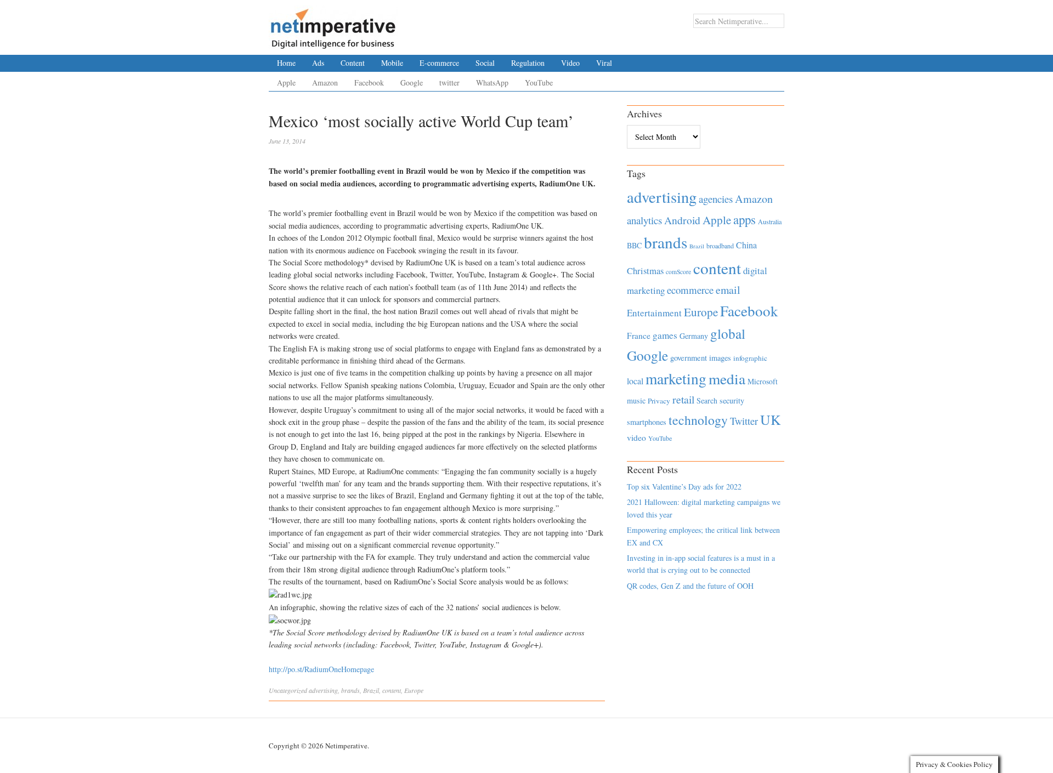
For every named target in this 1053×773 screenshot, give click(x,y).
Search (707, 400)
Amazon (325, 82)
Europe (413, 690)
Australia (770, 221)
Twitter (744, 421)
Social (485, 63)
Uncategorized (288, 690)
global (727, 333)
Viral (604, 63)
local (635, 380)
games (665, 335)
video (636, 437)
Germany (694, 336)
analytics (644, 220)
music (636, 400)
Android (682, 220)
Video (570, 63)
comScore (678, 272)
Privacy (659, 401)
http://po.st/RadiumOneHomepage (321, 669)
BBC (634, 245)
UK (770, 419)
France (638, 335)
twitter (449, 82)
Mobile (392, 63)
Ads (318, 63)
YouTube (539, 82)
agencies (716, 199)
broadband (720, 245)
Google (411, 82)
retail (683, 399)
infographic (750, 358)
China (746, 245)
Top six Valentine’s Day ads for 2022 (684, 486)
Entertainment (654, 312)
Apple (286, 82)
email (728, 289)
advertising (323, 690)
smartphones (646, 422)
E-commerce (439, 63)
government (688, 358)
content (391, 690)
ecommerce (690, 290)
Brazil (371, 690)
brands (350, 690)
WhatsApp (492, 82)
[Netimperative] (333, 24)
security (732, 400)
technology (698, 420)
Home (286, 63)
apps (744, 219)
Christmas (645, 270)
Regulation (528, 63)
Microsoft (763, 381)
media (727, 378)
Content (353, 63)
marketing (676, 378)
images (720, 358)
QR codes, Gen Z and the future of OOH (690, 586)
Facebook (369, 82)
